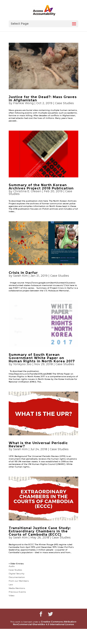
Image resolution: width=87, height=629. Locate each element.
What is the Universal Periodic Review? (38, 444)
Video (11, 595)
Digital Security (16, 573)
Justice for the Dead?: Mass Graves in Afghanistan (43, 98)
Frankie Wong (23, 103)
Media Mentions (17, 588)
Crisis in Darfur (23, 273)
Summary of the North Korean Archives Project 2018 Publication (41, 186)
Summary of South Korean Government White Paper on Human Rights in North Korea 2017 (42, 358)
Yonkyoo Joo (22, 364)
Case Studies (64, 103)
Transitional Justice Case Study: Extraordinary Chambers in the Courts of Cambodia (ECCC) (40, 531)
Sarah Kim (20, 275)
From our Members (19, 581)
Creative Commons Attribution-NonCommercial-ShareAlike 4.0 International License (45, 623)
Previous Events (17, 592)
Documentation (17, 577)
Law (11, 584)
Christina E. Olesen (27, 191)
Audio (12, 566)
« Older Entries (16, 563)
